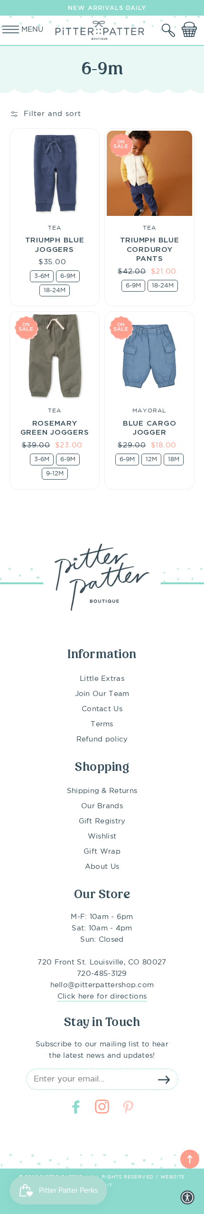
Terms (102, 724)
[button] (169, 30)
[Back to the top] (189, 1159)
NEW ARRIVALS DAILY (107, 7)
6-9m (67, 276)
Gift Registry (102, 821)
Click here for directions (102, 996)
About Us (102, 867)
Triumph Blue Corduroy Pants (149, 249)
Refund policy (102, 739)
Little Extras (102, 679)
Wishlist (102, 836)
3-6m (41, 276)
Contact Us (102, 709)
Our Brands (102, 806)
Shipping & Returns (102, 791)
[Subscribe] (164, 1079)
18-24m (54, 290)
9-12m (55, 473)
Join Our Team (102, 694)
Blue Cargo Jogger (149, 427)
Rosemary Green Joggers (54, 427)
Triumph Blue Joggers (54, 244)
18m (173, 459)
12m (151, 459)
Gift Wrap (102, 851)
